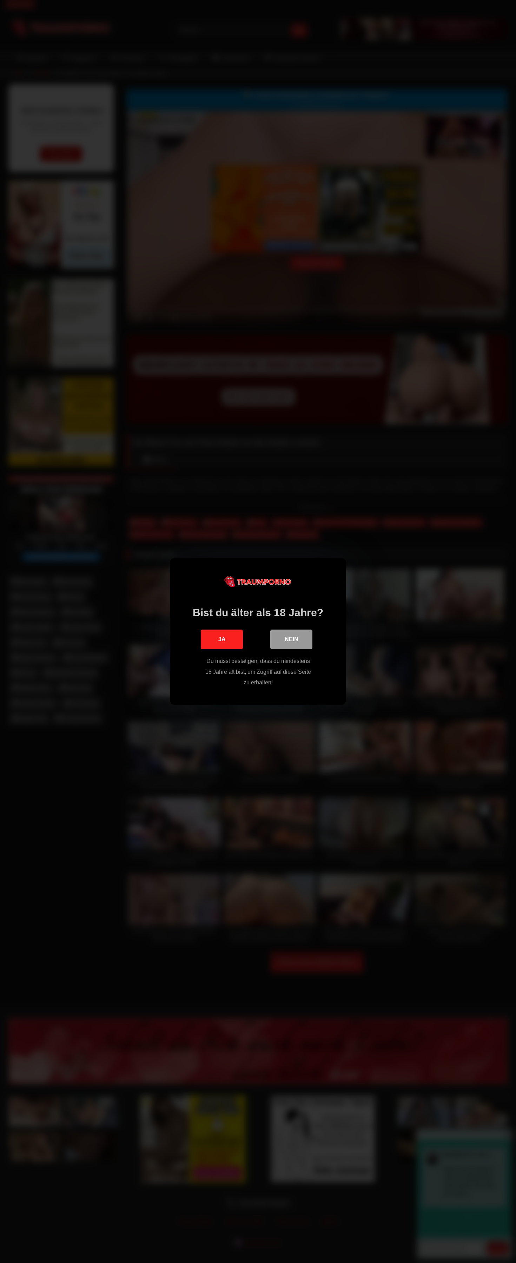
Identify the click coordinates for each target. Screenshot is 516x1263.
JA (222, 639)
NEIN (291, 639)
